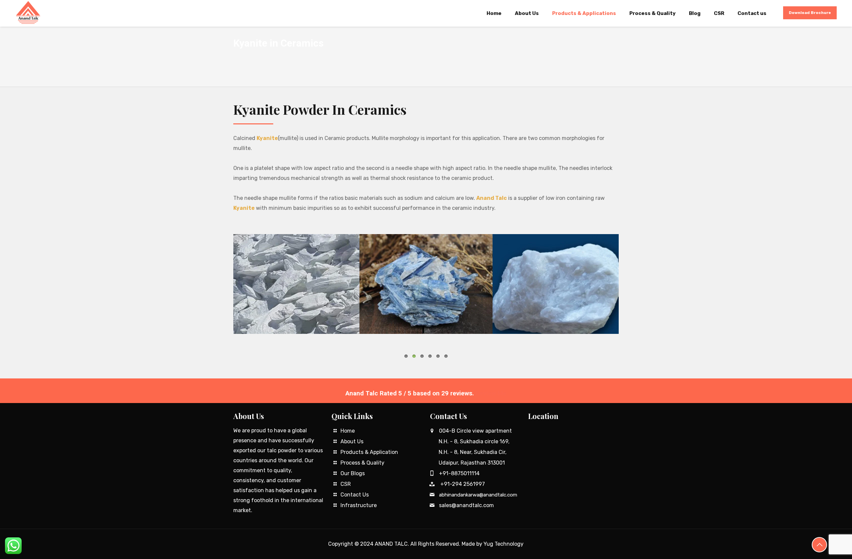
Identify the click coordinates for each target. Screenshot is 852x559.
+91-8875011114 (459, 473)
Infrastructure (358, 505)
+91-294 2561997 (462, 484)
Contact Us (354, 494)
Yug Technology (504, 544)
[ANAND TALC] (28, 12)
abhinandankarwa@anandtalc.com (478, 495)
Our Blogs (352, 473)
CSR (345, 484)
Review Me (491, 393)
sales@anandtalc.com (466, 505)
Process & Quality (362, 463)
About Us (351, 441)
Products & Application (369, 452)
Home (347, 431)
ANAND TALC (391, 544)
